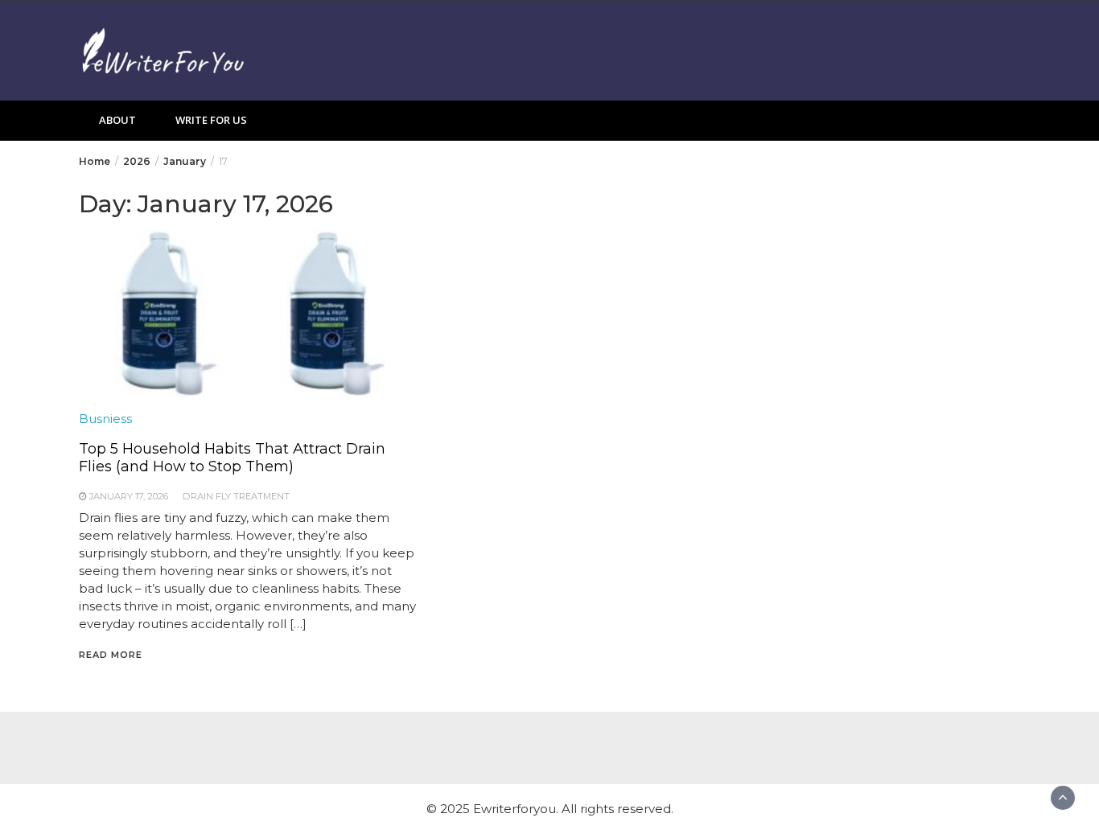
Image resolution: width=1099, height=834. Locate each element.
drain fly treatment (236, 496)
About (117, 120)
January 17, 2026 (128, 496)
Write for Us (211, 120)
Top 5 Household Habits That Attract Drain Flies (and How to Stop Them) (232, 457)
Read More (110, 654)
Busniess (105, 418)
